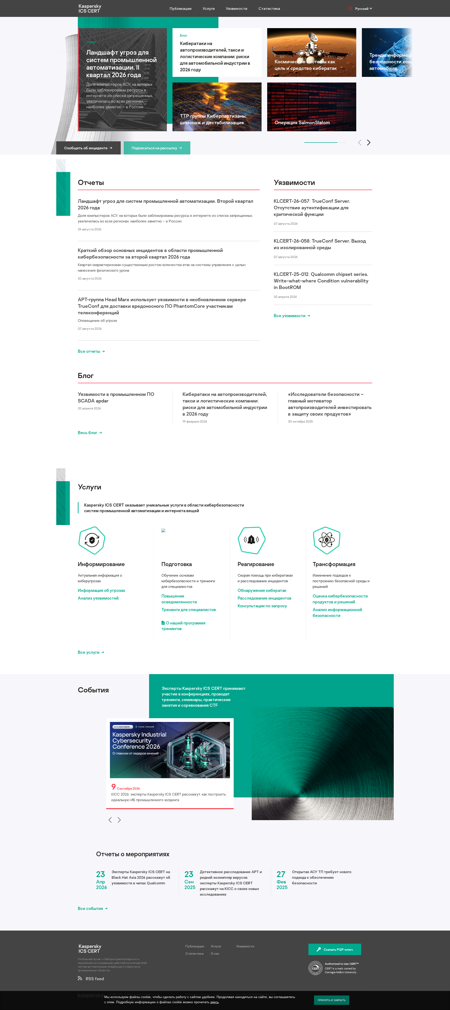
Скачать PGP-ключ (338, 949)
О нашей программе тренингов (183, 625)
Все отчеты (89, 351)
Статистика (269, 8)
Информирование (101, 563)
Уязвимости (236, 8)
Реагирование (256, 563)
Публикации (180, 8)
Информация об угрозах (101, 590)
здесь (214, 1002)
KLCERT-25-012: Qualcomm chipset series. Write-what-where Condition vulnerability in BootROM (321, 280)
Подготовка (176, 563)
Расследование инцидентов (264, 598)
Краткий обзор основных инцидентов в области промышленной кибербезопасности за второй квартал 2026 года (150, 253)
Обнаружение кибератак (262, 590)
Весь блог (87, 432)
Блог (86, 375)
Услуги (209, 8)
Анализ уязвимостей (98, 598)
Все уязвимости (289, 315)
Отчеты (91, 182)
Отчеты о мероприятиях (132, 854)
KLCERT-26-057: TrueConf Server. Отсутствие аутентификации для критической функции (312, 207)
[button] (369, 142)
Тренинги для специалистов (188, 609)
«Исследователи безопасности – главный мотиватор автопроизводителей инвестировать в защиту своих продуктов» (329, 404)
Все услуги (88, 652)
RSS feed (93, 978)
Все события (90, 908)
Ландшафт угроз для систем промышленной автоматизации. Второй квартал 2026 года (165, 204)
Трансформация (334, 563)
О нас (215, 953)
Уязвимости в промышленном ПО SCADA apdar (116, 397)
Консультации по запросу (262, 605)
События (93, 689)
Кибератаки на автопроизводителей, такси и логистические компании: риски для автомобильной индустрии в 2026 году (225, 404)
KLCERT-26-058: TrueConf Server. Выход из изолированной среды (320, 244)
